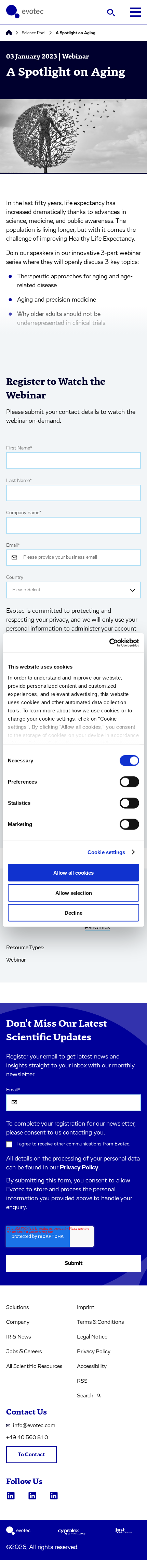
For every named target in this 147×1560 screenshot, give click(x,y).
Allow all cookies (73, 873)
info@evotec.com (34, 1425)
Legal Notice (92, 1337)
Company (17, 1322)
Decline (73, 913)
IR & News (18, 1337)
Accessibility (92, 1366)
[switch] (129, 781)
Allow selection (73, 893)
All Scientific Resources (34, 1366)
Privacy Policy (79, 1168)
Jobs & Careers (24, 1351)
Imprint (85, 1307)
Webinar (16, 960)
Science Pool (33, 33)
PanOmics (97, 927)
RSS (82, 1381)
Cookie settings (106, 852)
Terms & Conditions (100, 1322)
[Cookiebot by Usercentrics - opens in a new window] (109, 642)
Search (85, 1395)
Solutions (17, 1307)
